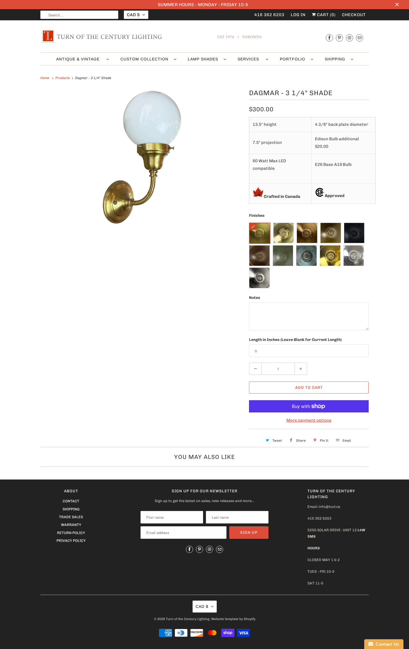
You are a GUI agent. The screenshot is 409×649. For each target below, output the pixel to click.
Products (63, 78)
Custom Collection (145, 59)
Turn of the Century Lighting (188, 619)
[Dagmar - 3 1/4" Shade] (142, 158)
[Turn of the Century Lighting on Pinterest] (339, 37)
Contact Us (386, 644)
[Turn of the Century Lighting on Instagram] (349, 37)
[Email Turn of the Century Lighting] (359, 37)
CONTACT (71, 501)
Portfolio (294, 59)
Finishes (257, 215)
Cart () (326, 14)
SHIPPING (336, 59)
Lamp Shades (204, 59)
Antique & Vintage (80, 59)
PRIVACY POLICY (71, 541)
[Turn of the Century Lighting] (204, 38)
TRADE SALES (71, 517)
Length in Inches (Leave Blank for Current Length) (295, 339)
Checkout (354, 14)
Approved (334, 195)
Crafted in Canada (282, 196)
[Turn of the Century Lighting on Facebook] (329, 37)
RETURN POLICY (71, 533)
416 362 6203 (269, 14)
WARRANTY (71, 525)
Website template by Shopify (233, 619)
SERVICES (250, 59)
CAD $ (133, 14)
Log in (298, 14)
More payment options (308, 420)
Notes (254, 297)
